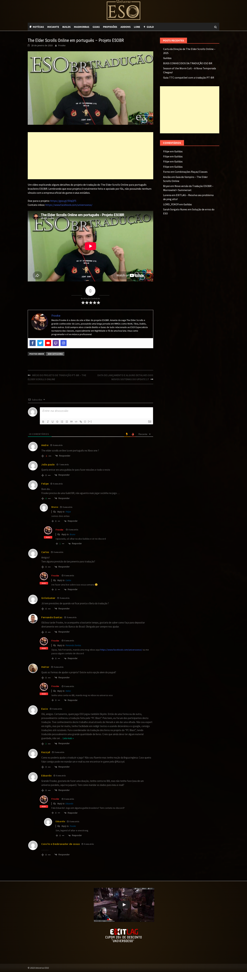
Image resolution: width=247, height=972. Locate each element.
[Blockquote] (71, 422)
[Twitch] (160, 27)
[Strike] (57, 422)
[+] (90, 421)
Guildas (167, 58)
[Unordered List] (66, 422)
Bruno (72, 534)
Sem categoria (55, 354)
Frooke (62, 45)
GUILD (150, 26)
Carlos (68, 580)
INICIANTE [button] (53, 26)
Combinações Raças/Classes (191, 171)
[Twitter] (40, 343)
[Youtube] (164, 27)
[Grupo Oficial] (167, 27)
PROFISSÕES (110, 26)
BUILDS (66, 26)
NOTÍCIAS (38, 26)
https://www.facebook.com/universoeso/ (68, 204)
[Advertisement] (90, 155)
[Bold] (43, 422)
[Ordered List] (62, 422)
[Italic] (48, 422)
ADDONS (125, 26)
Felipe (68, 511)
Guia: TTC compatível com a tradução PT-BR (188, 77)
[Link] (80, 422)
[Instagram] (63, 343)
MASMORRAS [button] (81, 26)
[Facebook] (33, 343)
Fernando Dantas (73, 645)
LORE (137, 26)
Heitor (68, 691)
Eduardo (69, 803)
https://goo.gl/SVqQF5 (63, 200)
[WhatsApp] (157, 27)
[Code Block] (76, 422)
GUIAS (96, 26)
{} (85, 421)
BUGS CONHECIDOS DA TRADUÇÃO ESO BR (187, 63)
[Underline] (52, 422)
